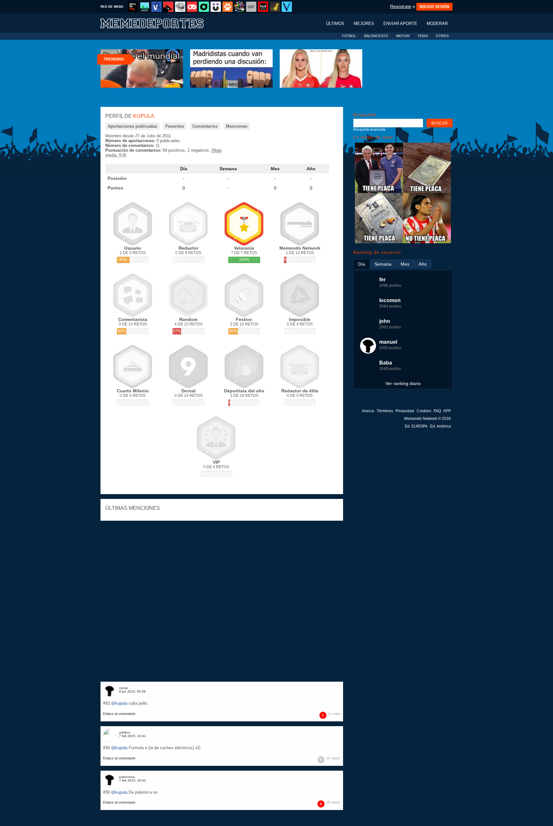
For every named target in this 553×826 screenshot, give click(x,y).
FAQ (437, 411)
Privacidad (405, 411)
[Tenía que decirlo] (263, 7)
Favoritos (174, 126)
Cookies (424, 411)
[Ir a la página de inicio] (158, 22)
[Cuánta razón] (145, 7)
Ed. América (440, 426)
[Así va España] (168, 7)
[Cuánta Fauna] (227, 7)
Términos (385, 411)
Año (311, 168)
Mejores (364, 23)
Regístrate (400, 6)
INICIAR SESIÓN (434, 6)
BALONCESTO (376, 36)
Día (183, 168)
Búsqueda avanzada (369, 129)
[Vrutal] (192, 7)
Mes (275, 168)
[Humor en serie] (216, 7)
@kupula (119, 703)
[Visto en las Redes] (156, 7)
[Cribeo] (204, 7)
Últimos (335, 23)
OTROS (442, 36)
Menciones (236, 126)
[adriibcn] (109, 735)
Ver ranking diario (403, 383)
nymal (123, 688)
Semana (228, 168)
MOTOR (403, 36)
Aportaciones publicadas (132, 126)
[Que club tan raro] (403, 241)
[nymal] (109, 690)
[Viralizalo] (287, 7)
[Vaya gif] (251, 7)
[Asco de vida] (133, 7)
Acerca (368, 411)
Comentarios (205, 126)
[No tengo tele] (239, 7)
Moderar (437, 23)
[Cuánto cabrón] (180, 7)
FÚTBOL (349, 36)
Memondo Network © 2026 (427, 418)
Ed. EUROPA (416, 426)
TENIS (423, 36)
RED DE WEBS (111, 6)
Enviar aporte (400, 23)
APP (447, 411)
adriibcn (125, 732)
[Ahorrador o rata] (275, 7)
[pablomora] (109, 779)
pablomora (127, 777)
